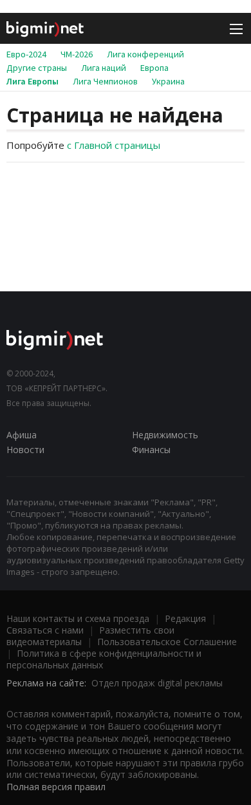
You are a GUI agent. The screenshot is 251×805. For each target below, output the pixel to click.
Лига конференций (145, 54)
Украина (168, 81)
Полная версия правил (56, 787)
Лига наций (103, 67)
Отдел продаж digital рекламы (157, 683)
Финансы (151, 449)
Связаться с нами (45, 630)
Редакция (185, 618)
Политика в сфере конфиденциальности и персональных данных (103, 659)
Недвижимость (165, 435)
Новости (25, 449)
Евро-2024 (26, 54)
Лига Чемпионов (105, 81)
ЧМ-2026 (76, 54)
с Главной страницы (113, 145)
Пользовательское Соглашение (167, 641)
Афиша (21, 435)
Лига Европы (32, 81)
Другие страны (36, 67)
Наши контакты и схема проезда (77, 618)
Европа (154, 67)
